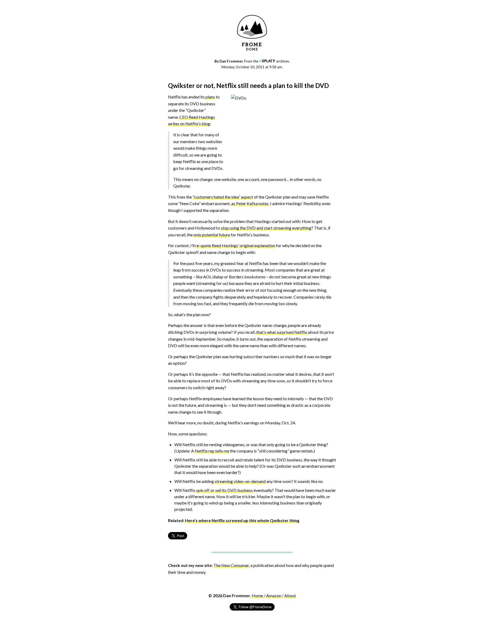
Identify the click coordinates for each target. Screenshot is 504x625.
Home (257, 595)
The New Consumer (231, 565)
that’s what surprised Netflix (281, 332)
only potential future (211, 234)
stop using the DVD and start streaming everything (266, 227)
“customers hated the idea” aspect (223, 196)
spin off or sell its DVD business (224, 490)
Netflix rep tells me (212, 450)
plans (210, 96)
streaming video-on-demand (240, 481)
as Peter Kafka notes (250, 203)
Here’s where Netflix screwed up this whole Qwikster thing (242, 520)
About (290, 595)
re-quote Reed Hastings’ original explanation (235, 245)
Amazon (273, 595)
